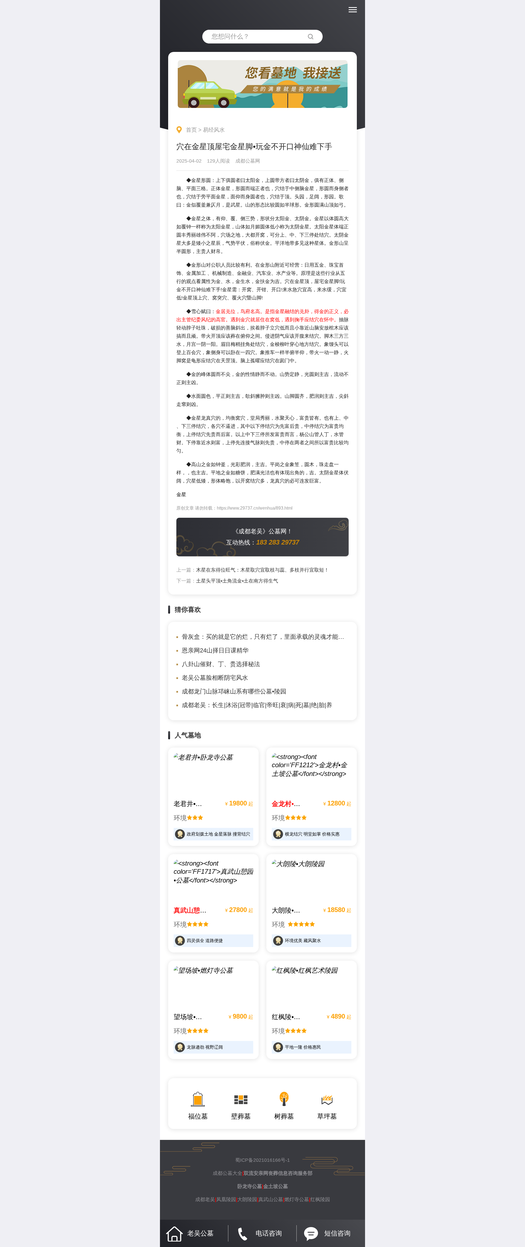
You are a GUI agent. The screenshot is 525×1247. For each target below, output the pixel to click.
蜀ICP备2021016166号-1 (262, 1160)
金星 (181, 494)
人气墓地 (188, 735)
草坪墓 (327, 1116)
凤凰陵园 (226, 1199)
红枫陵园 (320, 1199)
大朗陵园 (247, 1199)
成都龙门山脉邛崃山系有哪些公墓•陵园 (234, 691)
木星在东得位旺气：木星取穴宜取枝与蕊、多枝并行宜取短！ (262, 570)
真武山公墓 (270, 1199)
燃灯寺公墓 (296, 1199)
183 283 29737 (277, 542)
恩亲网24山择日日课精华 (215, 650)
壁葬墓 (241, 1116)
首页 (191, 130)
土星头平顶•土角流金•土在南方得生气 (237, 581)
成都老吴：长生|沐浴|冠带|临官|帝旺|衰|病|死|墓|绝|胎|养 (257, 705)
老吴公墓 (200, 1233)
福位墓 (198, 1116)
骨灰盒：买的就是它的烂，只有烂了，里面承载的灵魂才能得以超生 (272, 636)
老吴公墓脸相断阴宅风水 (215, 677)
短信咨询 (337, 1233)
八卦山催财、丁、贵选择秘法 (221, 664)
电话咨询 (269, 1233)
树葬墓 (284, 1116)
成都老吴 (205, 1199)
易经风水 (214, 130)
